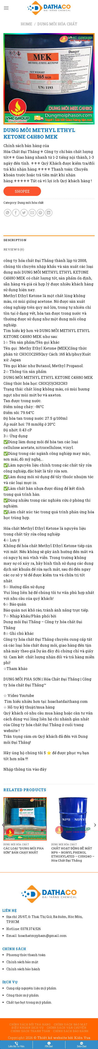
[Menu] (6, 7)
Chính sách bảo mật (71, 1024)
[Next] (95, 834)
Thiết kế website (52, 1038)
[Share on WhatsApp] (7, 212)
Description (14, 240)
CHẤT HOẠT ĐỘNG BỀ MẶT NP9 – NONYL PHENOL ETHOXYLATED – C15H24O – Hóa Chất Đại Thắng (72, 854)
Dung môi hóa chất (57, 23)
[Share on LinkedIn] (48, 212)
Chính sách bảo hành (70, 1031)
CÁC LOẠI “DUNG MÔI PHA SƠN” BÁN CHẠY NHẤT (23, 850)
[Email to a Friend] (32, 212)
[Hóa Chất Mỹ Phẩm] (49, 8)
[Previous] (3, 834)
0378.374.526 (31, 929)
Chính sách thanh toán (30, 1031)
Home (26, 23)
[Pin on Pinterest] (40, 212)
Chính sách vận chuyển (66, 1027)
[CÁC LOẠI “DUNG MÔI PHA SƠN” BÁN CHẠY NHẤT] (25, 819)
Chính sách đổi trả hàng (30, 1024)
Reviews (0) (13, 249)
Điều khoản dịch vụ (28, 1027)
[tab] (49, 240)
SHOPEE (22, 191)
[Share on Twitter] (24, 212)
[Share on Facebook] (16, 212)
